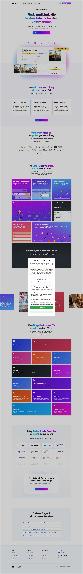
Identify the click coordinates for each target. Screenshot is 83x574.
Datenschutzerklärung (41, 279)
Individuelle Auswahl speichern (41, 311)
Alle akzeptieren (41, 307)
